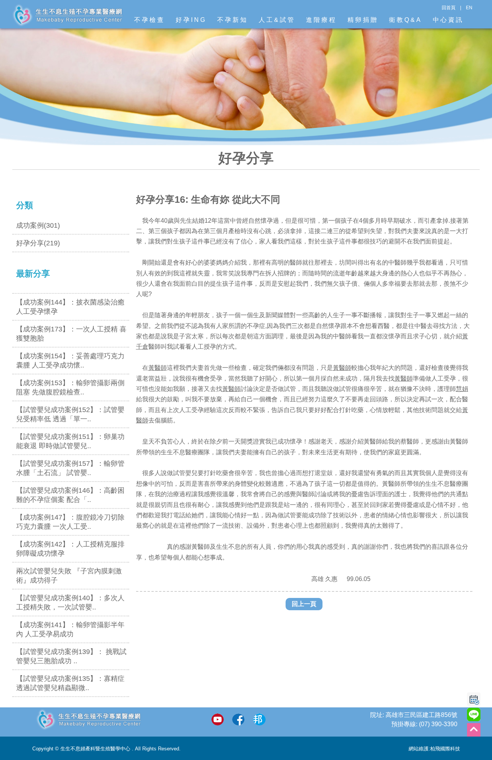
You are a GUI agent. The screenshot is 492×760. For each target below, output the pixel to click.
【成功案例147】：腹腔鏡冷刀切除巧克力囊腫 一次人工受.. (70, 521)
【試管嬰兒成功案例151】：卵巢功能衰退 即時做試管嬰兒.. (70, 441)
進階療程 (321, 20)
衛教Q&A (405, 20)
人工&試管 (277, 20)
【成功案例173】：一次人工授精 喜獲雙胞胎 (71, 333)
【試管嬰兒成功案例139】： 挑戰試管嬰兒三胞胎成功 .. (71, 656)
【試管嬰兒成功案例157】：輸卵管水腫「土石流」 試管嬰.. (70, 468)
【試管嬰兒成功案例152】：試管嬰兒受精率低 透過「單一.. (70, 414)
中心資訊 (448, 20)
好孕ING (191, 20)
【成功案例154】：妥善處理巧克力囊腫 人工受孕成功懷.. (70, 360)
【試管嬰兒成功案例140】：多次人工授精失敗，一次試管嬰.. (70, 602)
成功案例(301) (38, 225)
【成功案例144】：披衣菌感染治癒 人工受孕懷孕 (70, 306)
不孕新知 (232, 20)
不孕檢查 (149, 20)
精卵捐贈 (362, 20)
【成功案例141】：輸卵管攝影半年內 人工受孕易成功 (70, 629)
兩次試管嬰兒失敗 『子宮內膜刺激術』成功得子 (69, 575)
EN (469, 7)
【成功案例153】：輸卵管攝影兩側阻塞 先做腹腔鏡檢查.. (70, 387)
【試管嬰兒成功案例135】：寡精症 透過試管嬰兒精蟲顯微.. (70, 683)
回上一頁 (304, 604)
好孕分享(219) (38, 243)
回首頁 (448, 7)
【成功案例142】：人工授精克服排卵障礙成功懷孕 (70, 548)
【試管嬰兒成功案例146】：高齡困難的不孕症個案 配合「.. (70, 495)
